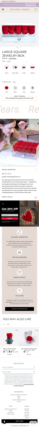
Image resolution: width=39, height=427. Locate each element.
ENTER (10, 218)
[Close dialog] (38, 201)
